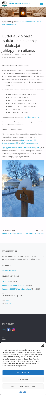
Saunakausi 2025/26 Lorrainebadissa (16, 289)
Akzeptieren (23, 372)
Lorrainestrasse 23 (28, 140)
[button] (42, 345)
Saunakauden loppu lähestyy (13, 285)
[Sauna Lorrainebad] (4, 3)
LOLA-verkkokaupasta (29, 143)
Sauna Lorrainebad (19, 3)
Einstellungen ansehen (23, 386)
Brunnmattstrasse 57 (10, 143)
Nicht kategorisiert (12, 58)
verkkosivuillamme (32, 117)
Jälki (20, 392)
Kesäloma (6, 281)
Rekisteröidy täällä (9, 270)
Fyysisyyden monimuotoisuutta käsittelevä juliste (21, 148)
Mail (3, 329)
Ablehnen (23, 379)
